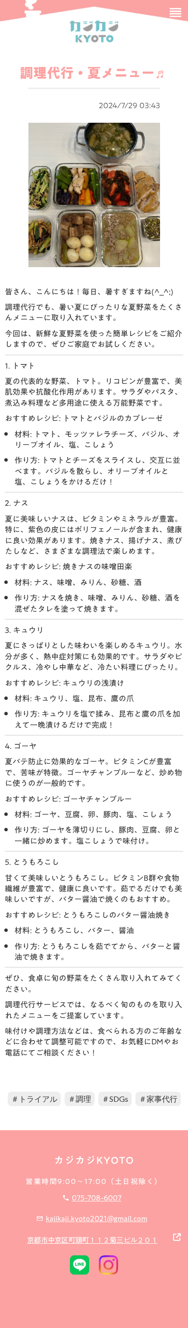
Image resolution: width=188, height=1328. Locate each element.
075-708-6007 (96, 1197)
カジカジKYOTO (94, 1160)
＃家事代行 (158, 1098)
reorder (175, 12)
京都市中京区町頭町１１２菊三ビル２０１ (92, 1240)
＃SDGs (115, 1098)
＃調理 (79, 1098)
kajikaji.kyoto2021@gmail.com (97, 1218)
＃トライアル (34, 1098)
